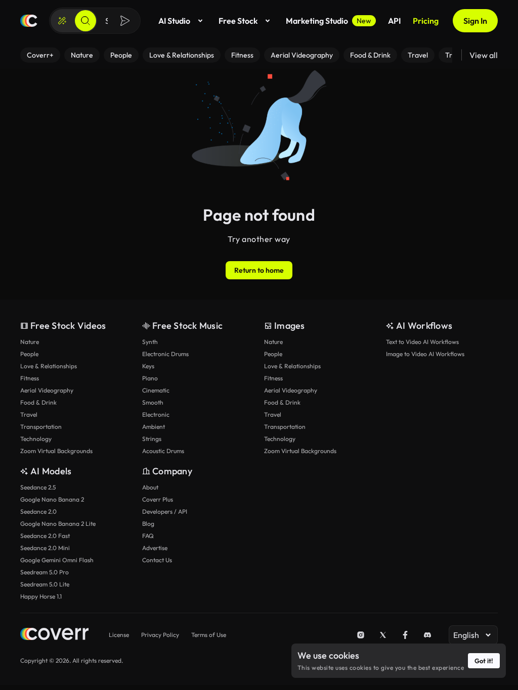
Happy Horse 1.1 (41, 596)
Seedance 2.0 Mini (45, 548)
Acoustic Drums (163, 451)
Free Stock (238, 21)
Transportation (41, 426)
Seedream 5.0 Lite (44, 584)
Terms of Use (208, 634)
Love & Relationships (48, 366)
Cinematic (155, 390)
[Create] (62, 20)
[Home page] (28, 21)
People (29, 354)
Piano (150, 378)
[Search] (85, 20)
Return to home (259, 270)
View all (483, 55)
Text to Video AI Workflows (422, 342)
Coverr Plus (157, 499)
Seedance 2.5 (38, 487)
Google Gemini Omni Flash (57, 560)
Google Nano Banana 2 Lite (58, 523)
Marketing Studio (328, 21)
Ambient (153, 426)
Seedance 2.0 (38, 511)
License (119, 634)
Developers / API (164, 511)
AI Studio (174, 21)
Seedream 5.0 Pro (44, 572)
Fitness (29, 378)
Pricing (426, 21)
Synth (150, 342)
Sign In (475, 21)
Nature (29, 342)
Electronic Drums (165, 354)
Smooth (152, 402)
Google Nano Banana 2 (52, 499)
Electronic (155, 414)
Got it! (483, 661)
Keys (148, 366)
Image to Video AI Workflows (425, 354)
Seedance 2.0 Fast (45, 535)
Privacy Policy (160, 634)
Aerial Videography (46, 390)
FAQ (148, 535)
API (394, 21)
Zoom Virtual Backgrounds (56, 451)
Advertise (154, 548)
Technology (36, 438)
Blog (148, 523)
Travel (28, 414)
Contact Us (157, 560)
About (150, 487)
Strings (151, 438)
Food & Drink (38, 402)
